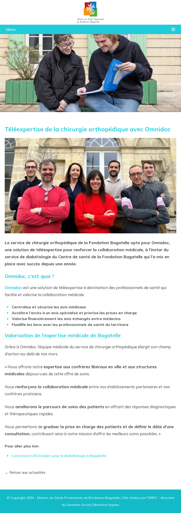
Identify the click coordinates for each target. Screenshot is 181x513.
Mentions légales (106, 505)
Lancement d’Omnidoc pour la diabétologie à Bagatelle (59, 455)
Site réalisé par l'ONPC (140, 498)
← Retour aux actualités (25, 472)
